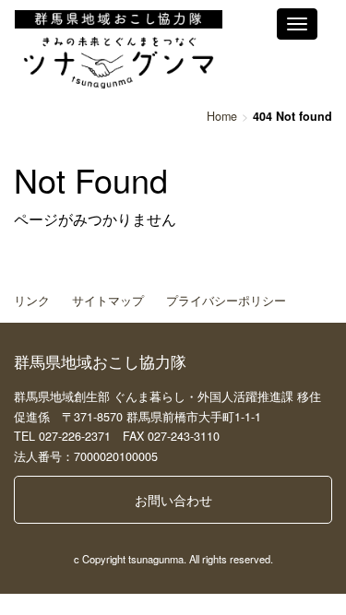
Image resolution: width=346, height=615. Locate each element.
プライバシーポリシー (226, 300)
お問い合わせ (173, 500)
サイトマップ (108, 300)
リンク (32, 300)
